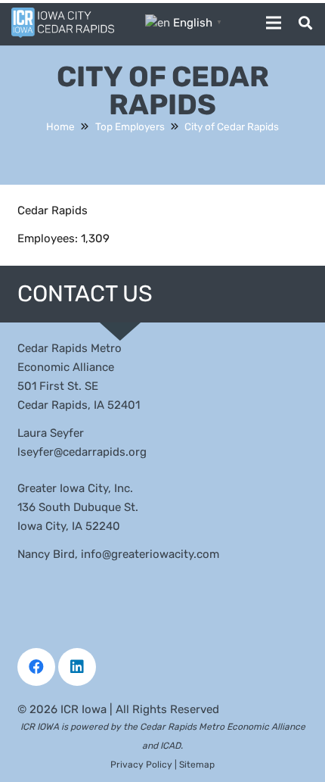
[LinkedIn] (77, 667)
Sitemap (197, 764)
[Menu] (273, 23)
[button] (305, 22)
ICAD (170, 745)
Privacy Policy (141, 764)
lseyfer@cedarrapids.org (82, 452)
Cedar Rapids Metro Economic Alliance (222, 726)
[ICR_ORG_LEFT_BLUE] (62, 23)
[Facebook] (36, 667)
